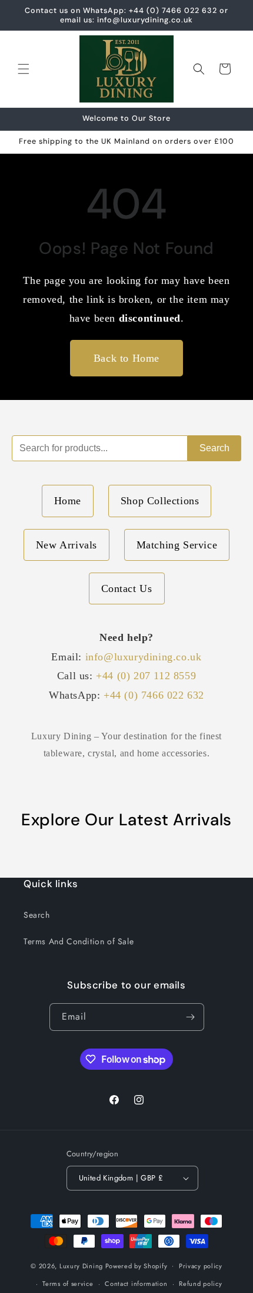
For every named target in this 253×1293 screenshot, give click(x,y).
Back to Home (126, 358)
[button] (23, 69)
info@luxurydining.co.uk (143, 657)
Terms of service (67, 1283)
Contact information (136, 1283)
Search (214, 448)
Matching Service (177, 545)
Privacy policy (200, 1266)
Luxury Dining (81, 1265)
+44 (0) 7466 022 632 (154, 695)
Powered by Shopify (136, 1265)
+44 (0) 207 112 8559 (146, 676)
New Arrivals (66, 545)
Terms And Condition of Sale (79, 941)
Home (67, 501)
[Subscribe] (191, 1017)
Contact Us (126, 588)
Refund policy (200, 1283)
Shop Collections (160, 501)
